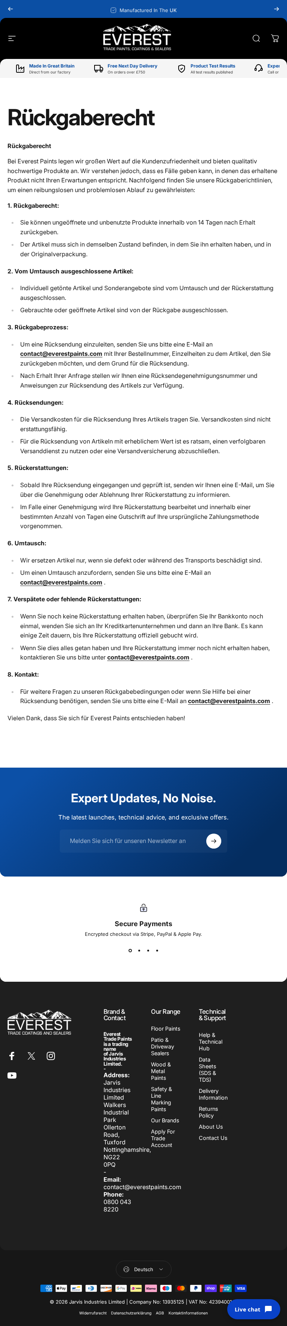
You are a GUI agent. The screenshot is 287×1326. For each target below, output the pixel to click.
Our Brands (165, 1120)
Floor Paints (165, 1028)
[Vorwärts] (276, 9)
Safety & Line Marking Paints (161, 1099)
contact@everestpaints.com (61, 353)
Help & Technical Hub (210, 1041)
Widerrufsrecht (93, 1313)
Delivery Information (213, 1094)
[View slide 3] (148, 950)
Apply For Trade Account (163, 1138)
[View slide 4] (156, 950)
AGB (160, 1313)
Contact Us (213, 1138)
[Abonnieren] (213, 841)
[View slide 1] (130, 950)
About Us (211, 1126)
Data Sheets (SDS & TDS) (207, 1069)
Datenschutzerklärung (131, 1313)
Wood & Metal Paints (161, 1071)
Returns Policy (208, 1112)
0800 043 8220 (117, 1205)
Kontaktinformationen (188, 1313)
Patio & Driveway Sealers (162, 1046)
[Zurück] (10, 9)
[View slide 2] (139, 950)
